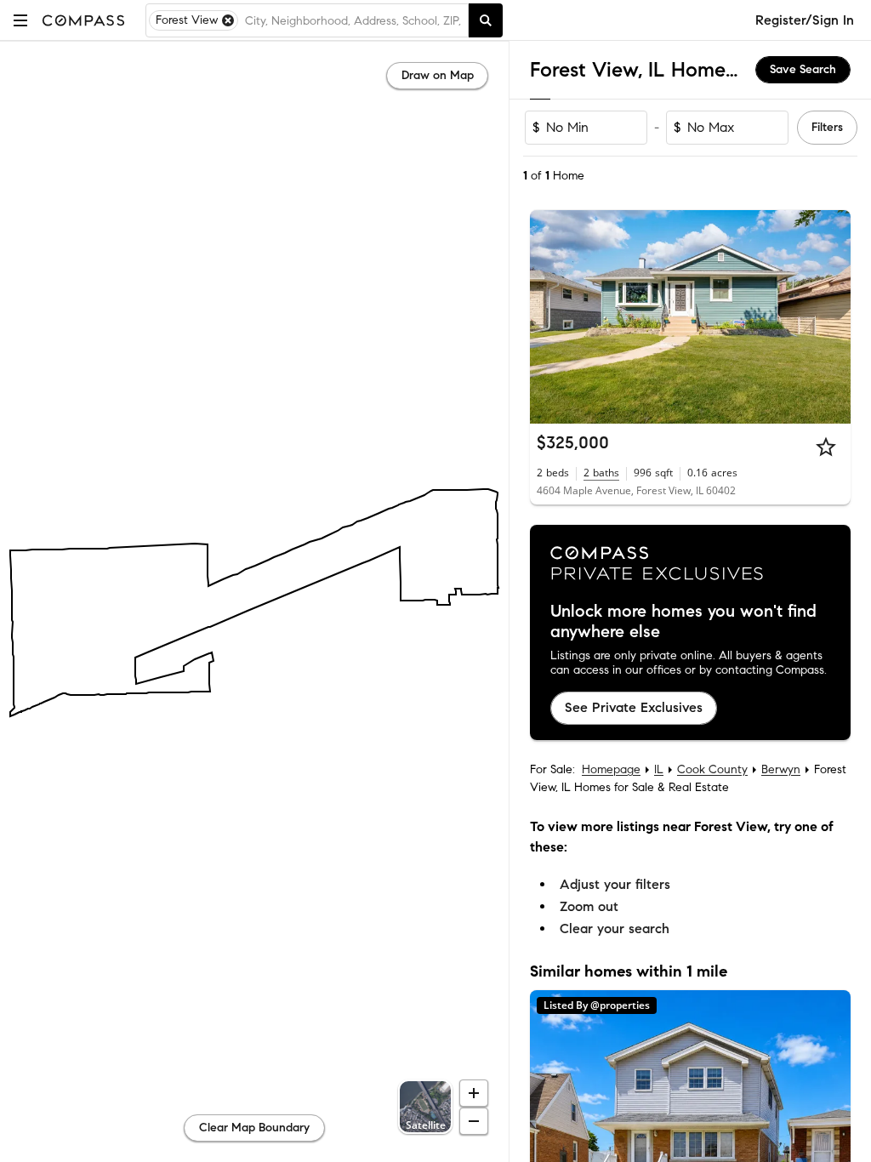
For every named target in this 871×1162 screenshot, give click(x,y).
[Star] (826, 446)
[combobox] (353, 20)
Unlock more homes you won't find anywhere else (683, 621)
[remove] (228, 20)
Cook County (712, 769)
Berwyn (780, 769)
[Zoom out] (473, 1121)
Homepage (611, 769)
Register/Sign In (804, 20)
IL (658, 769)
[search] (486, 20)
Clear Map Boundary (254, 1127)
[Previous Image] (550, 317)
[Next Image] (831, 317)
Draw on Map (437, 75)
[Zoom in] (473, 1093)
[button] (20, 20)
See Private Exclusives (634, 707)
